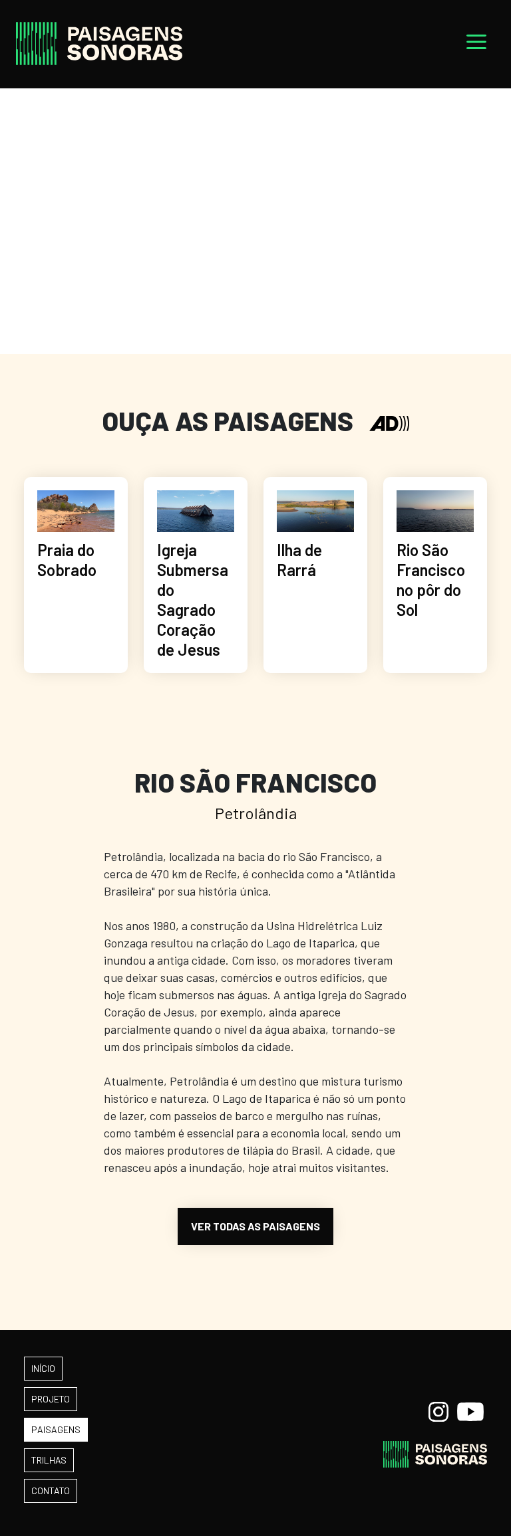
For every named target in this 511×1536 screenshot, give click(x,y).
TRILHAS (49, 1460)
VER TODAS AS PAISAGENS (255, 1226)
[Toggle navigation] (476, 44)
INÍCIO (43, 1368)
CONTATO (50, 1490)
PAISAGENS (56, 1429)
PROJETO (50, 1398)
